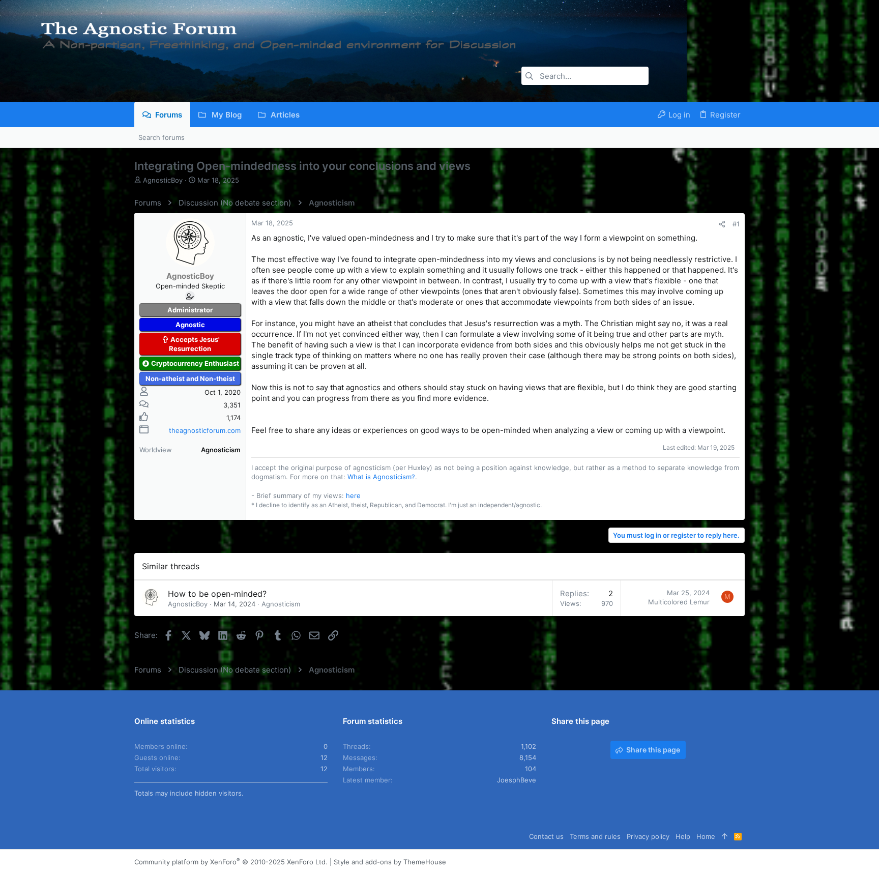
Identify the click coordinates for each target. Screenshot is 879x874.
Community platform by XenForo (231, 862)
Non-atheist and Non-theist (190, 378)
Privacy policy (648, 836)
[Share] (722, 224)
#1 (736, 224)
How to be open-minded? (217, 594)
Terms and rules (595, 836)
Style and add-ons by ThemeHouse (390, 862)
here (353, 495)
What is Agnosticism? (381, 477)
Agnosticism (280, 604)
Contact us (546, 836)
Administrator (190, 310)
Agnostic (190, 325)
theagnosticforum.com (205, 430)
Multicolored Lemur (679, 602)
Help (683, 836)
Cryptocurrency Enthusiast (195, 363)
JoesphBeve (516, 780)
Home (705, 836)
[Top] (724, 836)
